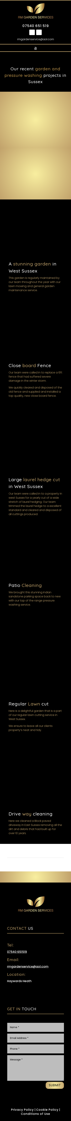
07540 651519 (17, 952)
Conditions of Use (35, 1114)
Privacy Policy (22, 1110)
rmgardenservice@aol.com (35, 39)
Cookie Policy (47, 1110)
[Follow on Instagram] (39, 32)
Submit (55, 1085)
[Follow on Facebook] (32, 32)
